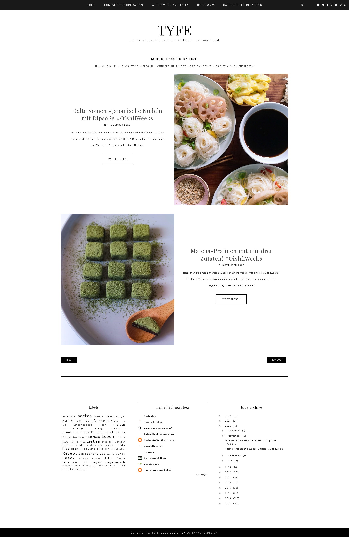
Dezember (234, 430)
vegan (96, 462)
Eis (64, 425)
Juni (230, 460)
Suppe (96, 458)
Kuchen (94, 436)
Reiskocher (118, 449)
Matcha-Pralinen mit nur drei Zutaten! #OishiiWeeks (231, 254)
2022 (228, 415)
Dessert (101, 420)
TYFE (174, 29)
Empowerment (83, 425)
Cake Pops (70, 421)
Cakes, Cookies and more (159, 433)
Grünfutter (71, 432)
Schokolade (96, 453)
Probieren (70, 448)
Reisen (105, 448)
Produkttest (89, 448)
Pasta (121, 444)
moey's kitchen (153, 421)
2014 (228, 492)
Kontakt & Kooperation (123, 4)
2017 (228, 477)
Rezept (69, 453)
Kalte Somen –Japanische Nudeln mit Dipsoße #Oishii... (250, 442)
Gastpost (118, 428)
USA (85, 462)
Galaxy (98, 428)
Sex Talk (112, 454)
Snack (68, 458)
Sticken (83, 459)
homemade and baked (157, 469)
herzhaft (108, 432)
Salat (82, 453)
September (234, 455)
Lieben (94, 441)
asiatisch (69, 416)
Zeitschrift (112, 465)
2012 (228, 503)
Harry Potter (91, 432)
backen (85, 415)
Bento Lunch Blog (155, 457)
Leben (108, 436)
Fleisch (119, 424)
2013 (228, 498)
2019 (228, 466)
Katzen (66, 437)
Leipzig (120, 437)
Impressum (205, 4)
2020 (228, 425)
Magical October (113, 442)
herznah (149, 452)
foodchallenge (73, 428)
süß (108, 458)
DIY (113, 421)
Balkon (99, 416)
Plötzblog (150, 415)
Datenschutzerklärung (242, 4)
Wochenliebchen (73, 465)
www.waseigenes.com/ (158, 427)
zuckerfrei (82, 469)
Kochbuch (79, 436)
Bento (110, 416)
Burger (120, 416)
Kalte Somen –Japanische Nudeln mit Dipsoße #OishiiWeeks (117, 114)
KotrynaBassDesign (202, 532)
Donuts (120, 421)
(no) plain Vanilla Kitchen (160, 439)
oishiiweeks (94, 445)
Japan (121, 432)
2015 (228, 487)
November (234, 435)
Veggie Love (151, 463)
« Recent (69, 360)
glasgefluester (153, 445)
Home (91, 4)
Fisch (102, 425)
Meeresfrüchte (73, 444)
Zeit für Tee (94, 465)
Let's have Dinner (73, 442)
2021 (228, 420)
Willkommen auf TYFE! (170, 4)
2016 (228, 482)
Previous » (276, 360)
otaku (110, 445)
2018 (228, 472)
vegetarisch (115, 462)
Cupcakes (86, 421)
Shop (121, 453)
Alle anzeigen (201, 474)
